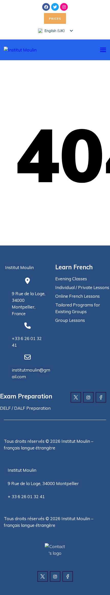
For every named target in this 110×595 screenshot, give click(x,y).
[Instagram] (64, 7)
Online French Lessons (77, 296)
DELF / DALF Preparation (25, 408)
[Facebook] (46, 7)
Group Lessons (70, 320)
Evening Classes (71, 278)
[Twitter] (55, 7)
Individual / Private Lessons (82, 287)
